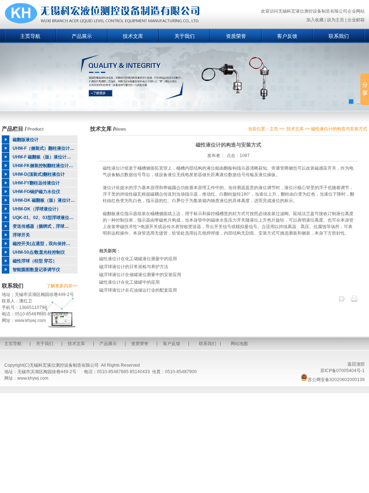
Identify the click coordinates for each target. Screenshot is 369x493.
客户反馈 (287, 36)
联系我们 (339, 36)
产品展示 (82, 36)
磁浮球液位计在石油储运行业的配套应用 (138, 290)
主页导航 (30, 36)
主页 (274, 128)
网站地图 (239, 343)
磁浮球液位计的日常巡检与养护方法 (133, 266)
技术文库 (133, 36)
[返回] (342, 301)
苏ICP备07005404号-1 (342, 370)
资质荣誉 (236, 36)
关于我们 (184, 36)
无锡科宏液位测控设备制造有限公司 (64, 365)
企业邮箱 (356, 19)
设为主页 (335, 19)
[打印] (354, 301)
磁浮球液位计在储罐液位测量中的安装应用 (140, 274)
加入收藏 (315, 19)
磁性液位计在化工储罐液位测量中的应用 (138, 258)
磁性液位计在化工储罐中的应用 (129, 282)
